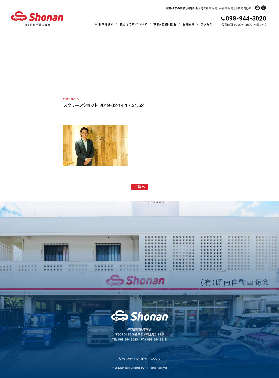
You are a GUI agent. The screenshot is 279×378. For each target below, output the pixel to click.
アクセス (206, 24)
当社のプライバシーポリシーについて (139, 358)
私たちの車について (133, 24)
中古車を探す (104, 24)
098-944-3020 (246, 18)
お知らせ (188, 24)
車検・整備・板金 (165, 24)
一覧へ (139, 187)
